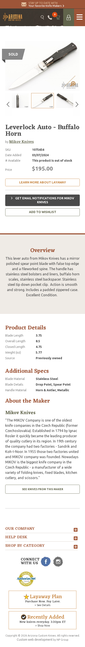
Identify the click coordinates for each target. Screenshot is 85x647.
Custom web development (35, 639)
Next (76, 104)
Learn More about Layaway (42, 182)
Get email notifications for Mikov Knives (44, 200)
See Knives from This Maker (42, 489)
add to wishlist (42, 212)
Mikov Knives (21, 141)
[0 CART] (57, 17)
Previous (8, 104)
